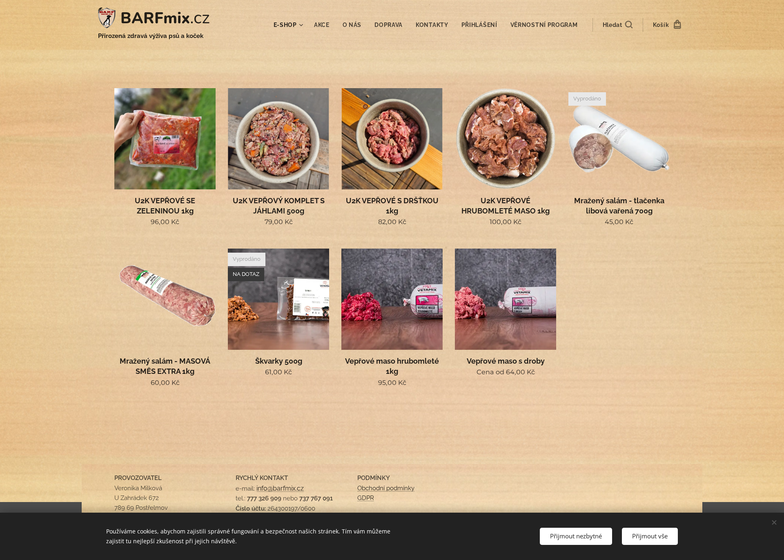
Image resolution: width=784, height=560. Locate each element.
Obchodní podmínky (385, 488)
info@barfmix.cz (280, 488)
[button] (617, 25)
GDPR (365, 498)
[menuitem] (289, 25)
